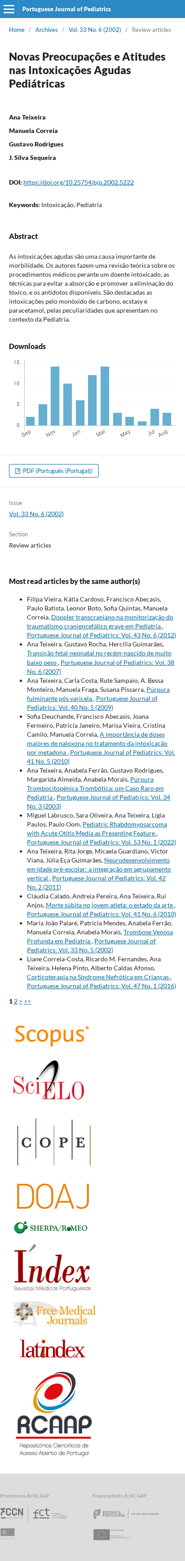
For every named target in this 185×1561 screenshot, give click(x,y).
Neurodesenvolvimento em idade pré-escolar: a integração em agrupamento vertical (99, 869)
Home (17, 29)
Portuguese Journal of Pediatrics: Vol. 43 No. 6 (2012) (101, 635)
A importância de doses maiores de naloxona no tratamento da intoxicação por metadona (97, 743)
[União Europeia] (118, 1543)
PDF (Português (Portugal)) (57, 470)
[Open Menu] (9, 9)
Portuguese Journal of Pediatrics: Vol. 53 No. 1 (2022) (101, 842)
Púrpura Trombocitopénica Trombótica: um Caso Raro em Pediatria (95, 788)
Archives (46, 29)
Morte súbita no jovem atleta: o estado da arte (110, 905)
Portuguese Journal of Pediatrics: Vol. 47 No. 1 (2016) (101, 986)
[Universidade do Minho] (9, 1543)
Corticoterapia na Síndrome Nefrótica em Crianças (98, 977)
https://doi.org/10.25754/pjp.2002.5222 (78, 182)
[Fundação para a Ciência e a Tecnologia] (35, 1522)
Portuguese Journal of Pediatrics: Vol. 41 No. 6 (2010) (101, 914)
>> (27, 1001)
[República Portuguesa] (133, 1522)
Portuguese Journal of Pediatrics (66, 9)
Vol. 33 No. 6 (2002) (95, 29)
